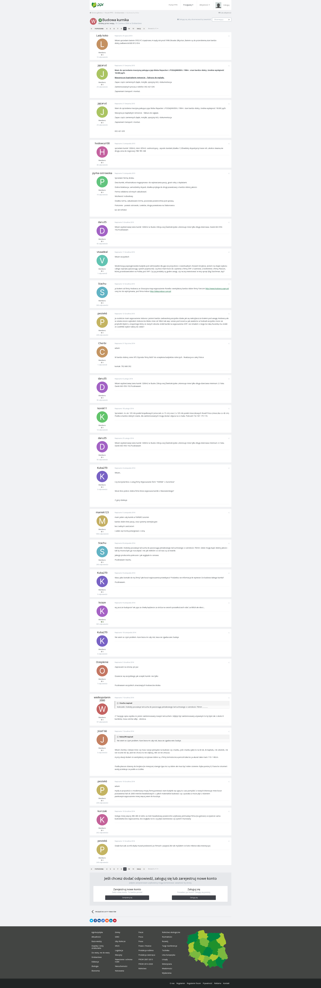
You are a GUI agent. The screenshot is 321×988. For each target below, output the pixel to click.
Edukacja (95, 962)
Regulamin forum (194, 983)
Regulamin (180, 983)
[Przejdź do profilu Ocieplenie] (102, 670)
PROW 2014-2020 (145, 964)
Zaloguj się (194, 898)
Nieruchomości (121, 966)
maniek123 (102, 512)
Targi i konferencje (169, 946)
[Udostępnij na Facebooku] (95, 920)
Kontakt (226, 983)
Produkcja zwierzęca (146, 955)
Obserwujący (218, 19)
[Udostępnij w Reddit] (107, 920)
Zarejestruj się (127, 898)
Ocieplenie (102, 662)
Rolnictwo (142, 968)
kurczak (102, 811)
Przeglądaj (187, 5)
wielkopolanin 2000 (102, 699)
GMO (117, 937)
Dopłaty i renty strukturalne (98, 947)
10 (129, 29)
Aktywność (203, 5)
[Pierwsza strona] (91, 28)
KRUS (117, 946)
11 (133, 29)
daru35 (102, 222)
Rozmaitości (167, 937)
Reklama (217, 983)
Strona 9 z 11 (152, 28)
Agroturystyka (97, 932)
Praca (140, 937)
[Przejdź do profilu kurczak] (102, 819)
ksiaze (102, 602)
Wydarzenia (166, 973)
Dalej (139, 29)
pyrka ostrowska (102, 173)
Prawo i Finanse (144, 946)
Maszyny (118, 955)
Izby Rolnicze (120, 941)
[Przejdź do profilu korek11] (102, 417)
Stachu (102, 283)
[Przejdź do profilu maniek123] (102, 521)
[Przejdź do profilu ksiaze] (102, 611)
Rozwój (165, 941)
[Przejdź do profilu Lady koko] (102, 44)
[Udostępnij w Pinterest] (114, 920)
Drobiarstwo (137, 23)
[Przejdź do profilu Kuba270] (102, 476)
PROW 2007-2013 (145, 959)
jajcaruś (102, 65)
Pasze (140, 932)
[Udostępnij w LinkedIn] (111, 920)
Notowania (119, 971)
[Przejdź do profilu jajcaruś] (102, 74)
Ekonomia (96, 971)
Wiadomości (167, 968)
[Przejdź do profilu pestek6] (102, 322)
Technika (165, 950)
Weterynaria (167, 964)
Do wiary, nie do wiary (101, 953)
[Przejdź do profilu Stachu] (102, 292)
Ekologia (95, 966)
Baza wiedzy (97, 941)
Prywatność (207, 983)
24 (229, 19)
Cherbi (102, 343)
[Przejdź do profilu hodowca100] (102, 152)
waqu (112, 23)
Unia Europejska (168, 955)
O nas (172, 983)
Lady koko (102, 35)
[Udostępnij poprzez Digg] (99, 920)
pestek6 (102, 313)
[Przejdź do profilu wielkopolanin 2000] (102, 709)
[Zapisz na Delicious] (103, 920)
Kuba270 (102, 468)
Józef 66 (102, 731)
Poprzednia (99, 29)
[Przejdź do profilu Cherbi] (102, 352)
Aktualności (96, 937)
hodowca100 (102, 143)
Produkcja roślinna (145, 950)
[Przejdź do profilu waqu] (93, 21)
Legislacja (119, 950)
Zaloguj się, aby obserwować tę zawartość (195, 19)
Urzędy (165, 959)
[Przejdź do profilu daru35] (102, 230)
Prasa (140, 941)
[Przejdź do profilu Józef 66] (102, 739)
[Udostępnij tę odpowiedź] (228, 36)
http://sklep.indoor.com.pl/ (160, 291)
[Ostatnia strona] (144, 28)
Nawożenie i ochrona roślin (123, 960)
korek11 (102, 408)
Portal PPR (173, 5)
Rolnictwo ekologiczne (171, 932)
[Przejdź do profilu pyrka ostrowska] (102, 181)
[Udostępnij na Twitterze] (91, 920)
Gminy (117, 932)
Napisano (123, 36)
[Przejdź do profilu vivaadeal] (102, 260)
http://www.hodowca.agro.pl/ (217, 288)
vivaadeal (102, 252)
